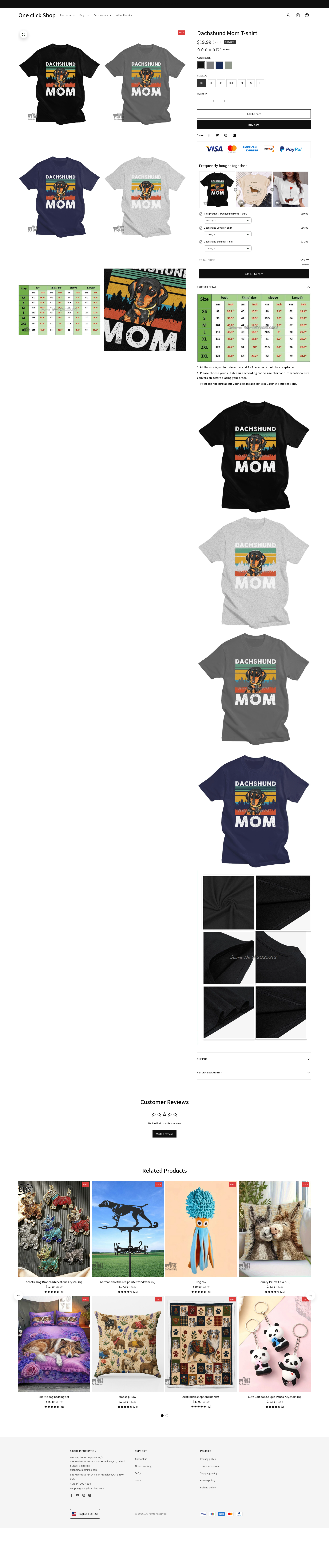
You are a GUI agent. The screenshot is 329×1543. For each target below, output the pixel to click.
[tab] (162, 1415)
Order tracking (143, 1466)
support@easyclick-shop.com (87, 1488)
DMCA (138, 1480)
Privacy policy (208, 1459)
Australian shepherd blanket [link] (41, 1526)
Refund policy (208, 1487)
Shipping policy (208, 1473)
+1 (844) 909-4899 (80, 1483)
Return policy (207, 1480)
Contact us (141, 1459)
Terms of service (210, 1466)
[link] (14, 1529)
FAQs (138, 1473)
